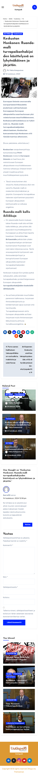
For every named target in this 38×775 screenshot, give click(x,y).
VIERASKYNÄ (11, 653)
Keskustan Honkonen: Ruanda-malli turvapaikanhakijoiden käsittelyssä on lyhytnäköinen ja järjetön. (19, 52)
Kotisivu (6, 597)
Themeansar (19, 772)
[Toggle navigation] (2, 7)
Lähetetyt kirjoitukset (15, 723)
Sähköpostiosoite (10, 587)
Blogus (31, 769)
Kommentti (8, 545)
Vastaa (27, 524)
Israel (9, 674)
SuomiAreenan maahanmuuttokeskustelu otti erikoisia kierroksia (18, 449)
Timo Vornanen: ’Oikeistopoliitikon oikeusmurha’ (14, 706)
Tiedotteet (17, 34)
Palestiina (17, 674)
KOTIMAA (7, 34)
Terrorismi (11, 677)
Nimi (5, 577)
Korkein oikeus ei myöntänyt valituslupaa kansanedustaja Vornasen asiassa (18, 425)
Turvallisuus (19, 394)
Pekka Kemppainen (16, 70)
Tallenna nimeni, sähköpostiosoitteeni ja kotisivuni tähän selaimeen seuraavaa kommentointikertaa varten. (19, 614)
